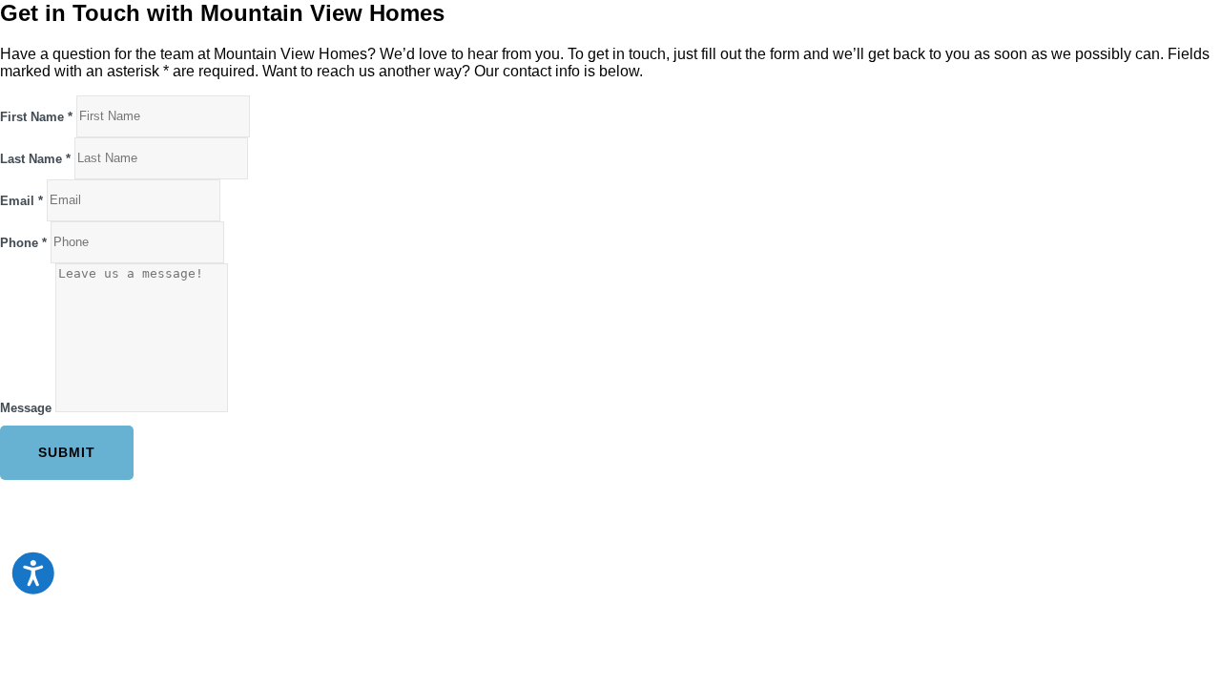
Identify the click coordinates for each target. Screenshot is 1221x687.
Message (26, 408)
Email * (21, 200)
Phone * (23, 242)
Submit (66, 452)
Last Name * (35, 158)
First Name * (36, 116)
